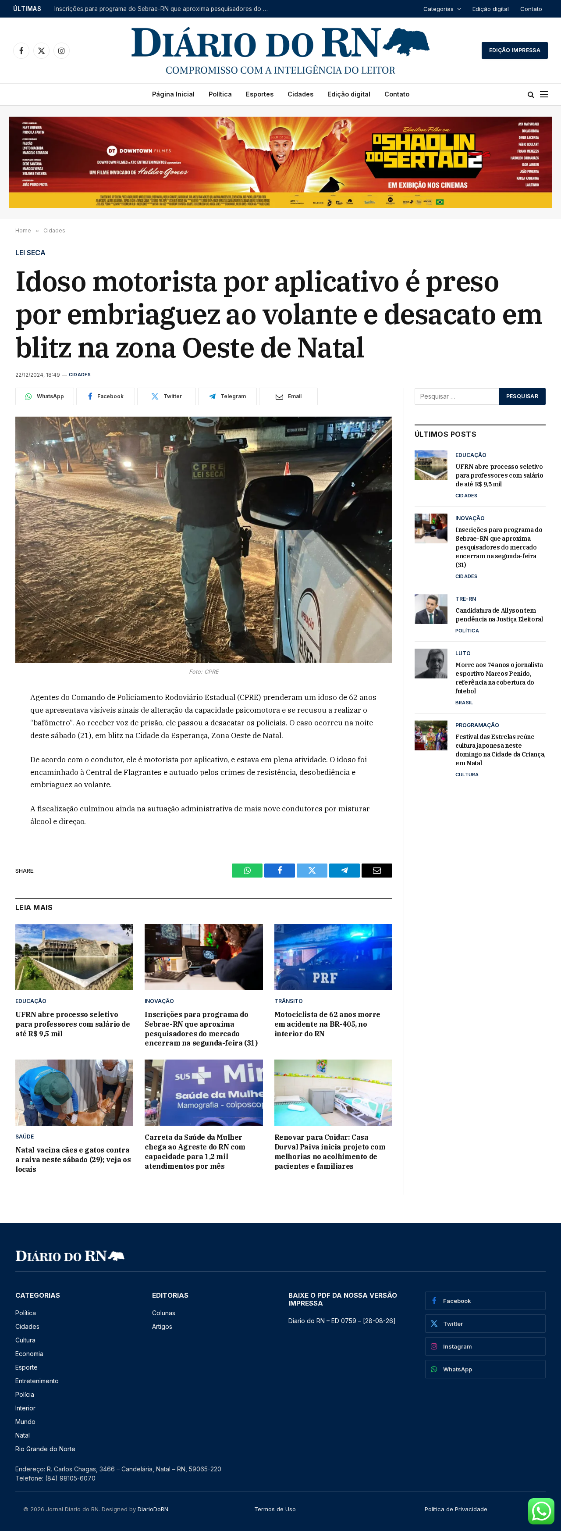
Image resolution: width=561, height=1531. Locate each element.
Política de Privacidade (456, 1509)
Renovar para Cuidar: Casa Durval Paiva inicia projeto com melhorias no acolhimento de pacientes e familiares (330, 1151)
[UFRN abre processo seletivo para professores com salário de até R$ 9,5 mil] (74, 957)
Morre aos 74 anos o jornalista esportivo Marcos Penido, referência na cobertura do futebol (499, 678)
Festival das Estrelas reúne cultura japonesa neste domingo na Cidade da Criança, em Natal (500, 750)
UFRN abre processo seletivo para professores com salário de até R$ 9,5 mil (72, 1024)
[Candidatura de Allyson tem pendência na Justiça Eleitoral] (431, 609)
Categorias (438, 8)
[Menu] (544, 94)
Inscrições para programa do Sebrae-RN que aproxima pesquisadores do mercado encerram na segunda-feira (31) (163, 8)
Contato (531, 8)
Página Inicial (173, 94)
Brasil (464, 702)
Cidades (300, 94)
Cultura (467, 774)
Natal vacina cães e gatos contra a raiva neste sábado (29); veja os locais (73, 1160)
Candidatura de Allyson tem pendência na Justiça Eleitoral (499, 615)
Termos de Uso (275, 1509)
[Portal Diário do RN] (280, 50)
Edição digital (490, 8)
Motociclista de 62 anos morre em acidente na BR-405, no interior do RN (327, 1024)
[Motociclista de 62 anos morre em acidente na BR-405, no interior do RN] (333, 957)
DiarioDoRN (153, 1509)
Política (220, 94)
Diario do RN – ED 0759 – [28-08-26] (342, 1320)
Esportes (259, 94)
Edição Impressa (514, 50)
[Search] (531, 94)
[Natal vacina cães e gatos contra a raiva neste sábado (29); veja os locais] (74, 1093)
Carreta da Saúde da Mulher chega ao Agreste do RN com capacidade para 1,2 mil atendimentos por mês (195, 1151)
